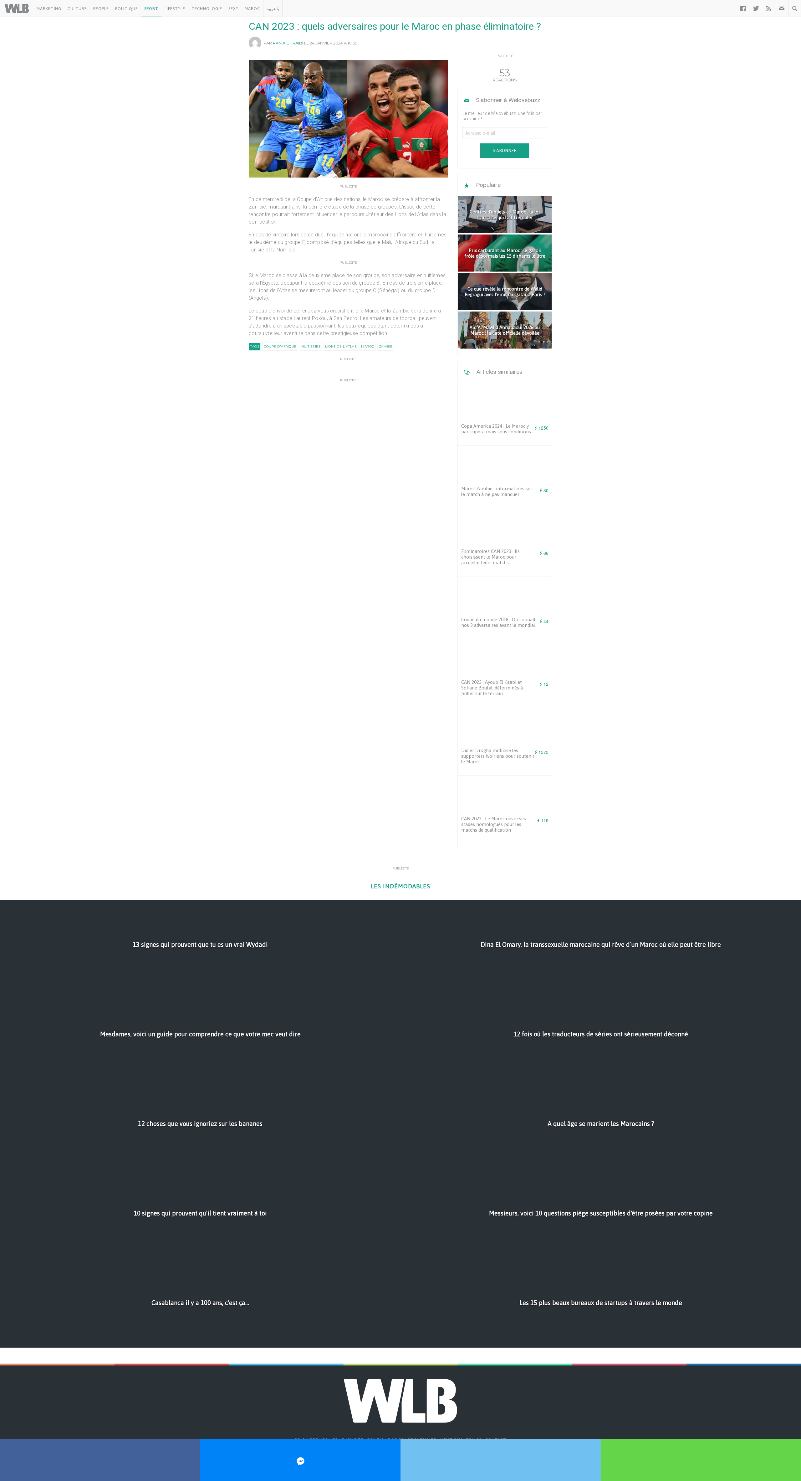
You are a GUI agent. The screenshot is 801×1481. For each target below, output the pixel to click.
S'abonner (505, 150)
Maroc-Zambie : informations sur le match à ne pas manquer (496, 491)
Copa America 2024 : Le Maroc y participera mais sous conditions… (497, 428)
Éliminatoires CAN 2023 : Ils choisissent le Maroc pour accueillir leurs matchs (490, 557)
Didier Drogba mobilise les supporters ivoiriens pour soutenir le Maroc (497, 756)
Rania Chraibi (288, 42)
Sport (151, 8)
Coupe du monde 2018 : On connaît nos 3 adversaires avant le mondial (498, 622)
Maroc (252, 8)
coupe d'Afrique (280, 346)
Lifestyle (175, 8)
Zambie (386, 346)
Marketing (49, 8)
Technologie (206, 8)
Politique (126, 8)
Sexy (233, 8)
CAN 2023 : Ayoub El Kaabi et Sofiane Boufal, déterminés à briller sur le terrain (492, 687)
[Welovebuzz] (17, 8)
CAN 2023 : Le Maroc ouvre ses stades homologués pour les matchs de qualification (493, 824)
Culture (77, 8)
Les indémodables (400, 886)
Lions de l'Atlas (340, 346)
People (101, 8)
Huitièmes (311, 346)
